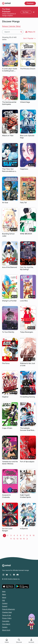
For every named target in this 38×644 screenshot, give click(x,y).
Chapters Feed (7, 612)
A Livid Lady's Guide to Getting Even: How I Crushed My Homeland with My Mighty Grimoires (9, 70)
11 (11, 539)
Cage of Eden (7, 428)
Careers (4, 627)
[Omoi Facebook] (14, 574)
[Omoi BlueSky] (7, 574)
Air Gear (5, 202)
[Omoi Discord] (17, 574)
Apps (3, 591)
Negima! (5, 397)
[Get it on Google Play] (22, 586)
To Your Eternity (8, 332)
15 (24, 539)
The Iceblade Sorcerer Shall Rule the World (27, 429)
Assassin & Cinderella (6, 496)
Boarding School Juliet (8, 235)
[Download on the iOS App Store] (8, 586)
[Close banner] (34, 12)
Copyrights (5, 621)
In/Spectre (24, 529)
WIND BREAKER (26, 234)
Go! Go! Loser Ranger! (7, 530)
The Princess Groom (27, 69)
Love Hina (23, 301)
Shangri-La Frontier (9, 301)
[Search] (21, 32)
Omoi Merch (6, 624)
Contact (4, 603)
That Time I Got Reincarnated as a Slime (8, 170)
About (4, 597)
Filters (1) (31, 32)
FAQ (3, 600)
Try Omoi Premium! (6, 10)
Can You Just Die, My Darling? (26, 268)
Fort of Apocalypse (27, 462)
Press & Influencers (8, 609)
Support (4, 606)
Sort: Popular (28, 38)
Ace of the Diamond (9, 267)
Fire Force (5, 363)
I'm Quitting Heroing (27, 397)
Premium (30, 3)
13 (18, 539)
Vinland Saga (25, 102)
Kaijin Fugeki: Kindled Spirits (25, 496)
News (4, 594)
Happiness (24, 169)
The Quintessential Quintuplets (9, 103)
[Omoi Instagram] (3, 574)
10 (34, 535)
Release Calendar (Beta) (11, 26)
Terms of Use (6, 615)
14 (21, 539)
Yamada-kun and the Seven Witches (10, 463)
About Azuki (6, 630)
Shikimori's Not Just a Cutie (27, 364)
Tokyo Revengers (26, 332)
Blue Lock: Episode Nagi (27, 136)
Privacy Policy (6, 618)
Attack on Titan (7, 135)
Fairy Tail (23, 202)
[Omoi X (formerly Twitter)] (10, 574)
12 (14, 539)
